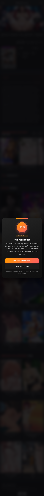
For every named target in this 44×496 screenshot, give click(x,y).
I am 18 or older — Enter (22, 260)
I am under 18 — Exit (22, 266)
